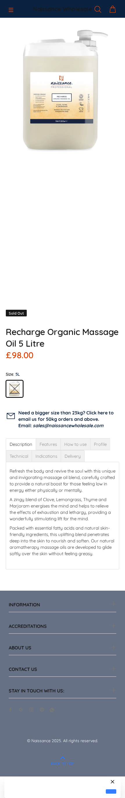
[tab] (21, 444)
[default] (111, 791)
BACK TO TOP (62, 763)
